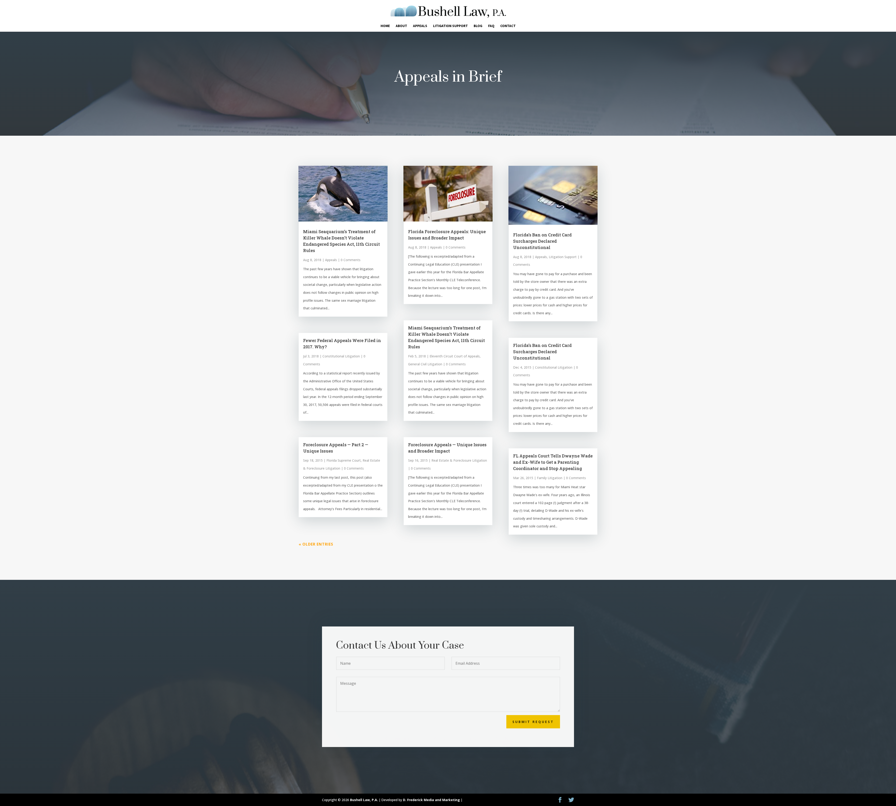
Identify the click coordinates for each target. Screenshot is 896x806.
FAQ (491, 26)
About (401, 26)
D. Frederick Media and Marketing (431, 800)
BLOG (478, 26)
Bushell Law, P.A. (364, 800)
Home (385, 26)
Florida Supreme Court (343, 460)
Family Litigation (549, 478)
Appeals (331, 260)
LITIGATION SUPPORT (450, 26)
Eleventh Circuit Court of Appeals (455, 356)
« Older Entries (316, 544)
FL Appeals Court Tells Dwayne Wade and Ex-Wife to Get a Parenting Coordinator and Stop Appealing (553, 462)
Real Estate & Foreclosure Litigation (459, 460)
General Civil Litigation (425, 364)
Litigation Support (563, 257)
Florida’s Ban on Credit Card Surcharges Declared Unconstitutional (542, 241)
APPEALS (420, 26)
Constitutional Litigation (341, 356)
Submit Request (533, 722)
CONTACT (508, 26)
